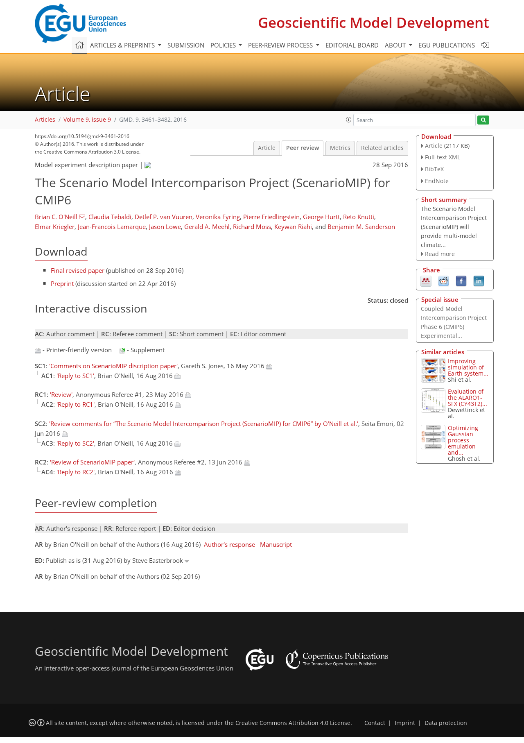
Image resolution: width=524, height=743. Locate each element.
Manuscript (276, 544)
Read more (440, 254)
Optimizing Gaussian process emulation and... (463, 440)
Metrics (340, 148)
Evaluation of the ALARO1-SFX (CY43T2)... (467, 397)
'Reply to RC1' (75, 404)
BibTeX (434, 169)
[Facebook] (461, 280)
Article (267, 148)
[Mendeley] (425, 280)
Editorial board (352, 45)
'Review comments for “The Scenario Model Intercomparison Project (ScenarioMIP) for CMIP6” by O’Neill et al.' (203, 423)
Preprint (62, 283)
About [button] (396, 45)
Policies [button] (223, 45)
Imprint (405, 723)
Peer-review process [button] (281, 45)
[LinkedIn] (478, 280)
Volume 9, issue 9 (87, 119)
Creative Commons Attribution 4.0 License (292, 723)
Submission (185, 45)
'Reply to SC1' (75, 376)
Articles (45, 119)
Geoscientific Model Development (373, 22)
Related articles (382, 148)
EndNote (437, 181)
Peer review (302, 148)
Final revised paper (77, 270)
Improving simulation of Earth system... (468, 367)
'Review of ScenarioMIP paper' (92, 462)
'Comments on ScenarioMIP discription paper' (113, 366)
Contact (374, 723)
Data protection (446, 723)
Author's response (229, 544)
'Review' (61, 394)
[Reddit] (443, 280)
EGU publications (446, 45)
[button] (349, 119)
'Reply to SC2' (75, 443)
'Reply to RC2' (75, 472)
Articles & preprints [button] (123, 45)
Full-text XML (442, 157)
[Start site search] (483, 120)
